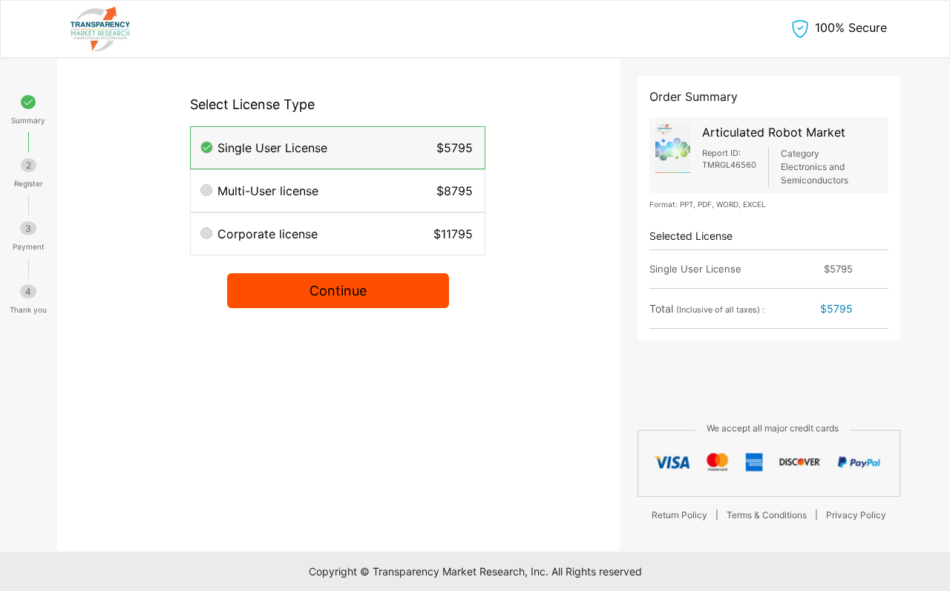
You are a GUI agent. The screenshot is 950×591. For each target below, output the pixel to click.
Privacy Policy (856, 514)
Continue (338, 290)
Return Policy (679, 514)
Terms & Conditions (767, 514)
